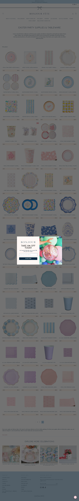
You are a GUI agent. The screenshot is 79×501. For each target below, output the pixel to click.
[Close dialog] (61, 238)
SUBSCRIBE (28, 258)
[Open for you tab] (75, 497)
